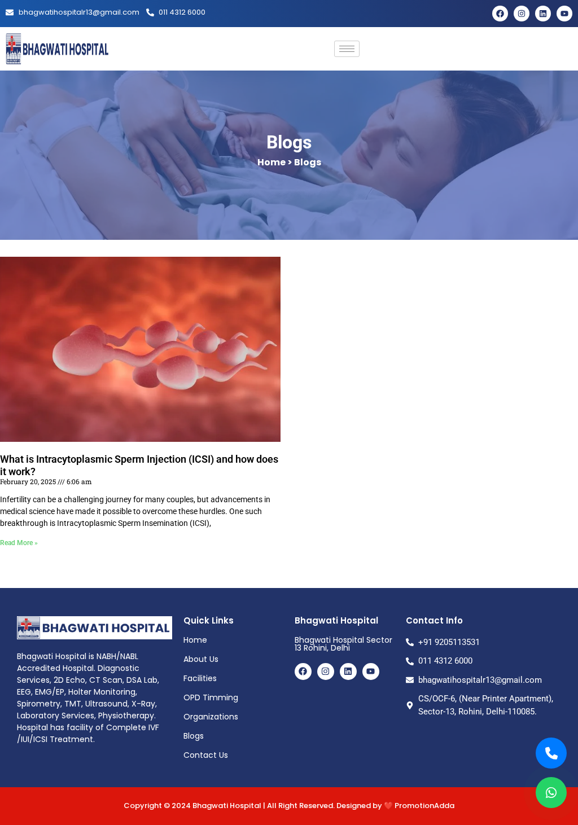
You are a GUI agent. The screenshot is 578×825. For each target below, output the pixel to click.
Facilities (200, 678)
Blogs (193, 735)
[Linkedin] (543, 13)
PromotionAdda (424, 805)
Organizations (210, 716)
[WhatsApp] (551, 792)
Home (195, 640)
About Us (200, 659)
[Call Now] (551, 753)
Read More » (19, 543)
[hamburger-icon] (347, 49)
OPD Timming (210, 697)
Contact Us (205, 755)
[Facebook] (500, 13)
